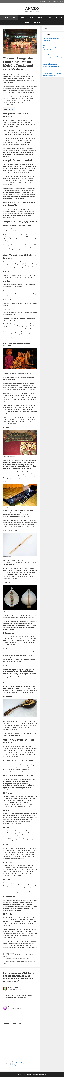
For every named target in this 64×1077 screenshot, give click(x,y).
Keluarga (37, 22)
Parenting (27, 22)
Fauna (22, 17)
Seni (14, 17)
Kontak (49, 1)
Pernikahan (58, 17)
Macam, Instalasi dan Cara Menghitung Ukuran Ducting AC (52, 57)
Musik (5, 956)
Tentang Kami (43, 1)
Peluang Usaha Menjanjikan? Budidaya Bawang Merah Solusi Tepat (52, 48)
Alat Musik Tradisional (30, 955)
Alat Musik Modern (17, 955)
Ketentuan (55, 1)
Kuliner (40, 17)
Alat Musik (8, 955)
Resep (49, 17)
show (12, 109)
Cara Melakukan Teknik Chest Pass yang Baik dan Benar (51, 66)
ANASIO (32, 8)
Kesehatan (31, 17)
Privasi (61, 1)
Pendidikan (5, 17)
